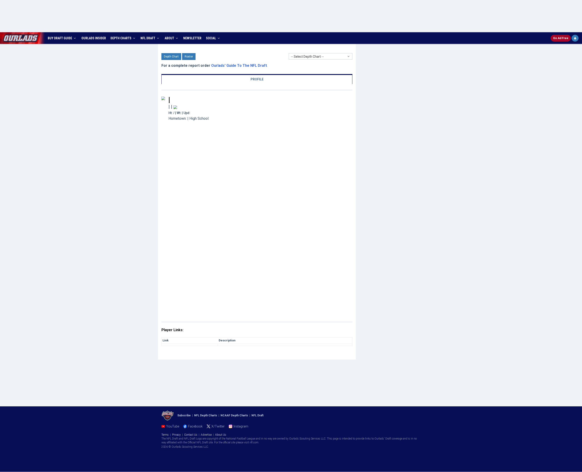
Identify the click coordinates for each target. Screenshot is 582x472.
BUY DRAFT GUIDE (60, 38)
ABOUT (170, 38)
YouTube (172, 426)
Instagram (240, 426)
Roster (189, 56)
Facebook (195, 426)
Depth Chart (171, 56)
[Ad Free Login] (575, 38)
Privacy (176, 434)
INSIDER (93, 38)
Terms (165, 434)
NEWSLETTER (192, 38)
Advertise (206, 434)
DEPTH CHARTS (121, 38)
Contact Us (190, 434)
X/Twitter (218, 426)
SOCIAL (211, 38)
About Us (220, 434)
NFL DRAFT (148, 38)
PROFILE (257, 79)
